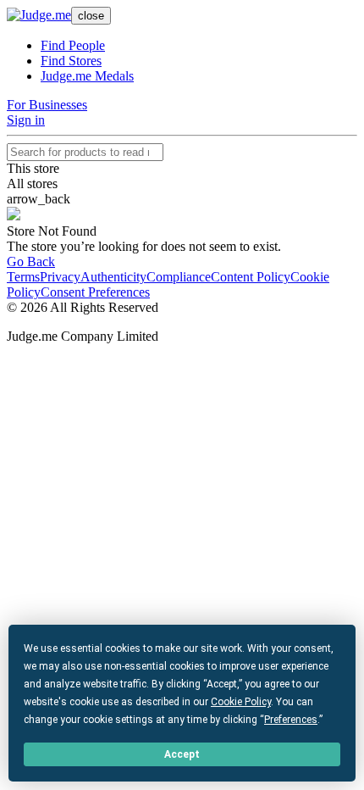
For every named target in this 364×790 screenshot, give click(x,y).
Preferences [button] (290, 720)
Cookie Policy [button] (241, 702)
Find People (73, 45)
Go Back (31, 261)
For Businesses (47, 104)
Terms (23, 277)
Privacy (60, 277)
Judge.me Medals (87, 76)
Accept (182, 754)
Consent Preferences (95, 292)
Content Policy (250, 277)
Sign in (26, 120)
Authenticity (113, 277)
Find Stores (71, 60)
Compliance (178, 277)
